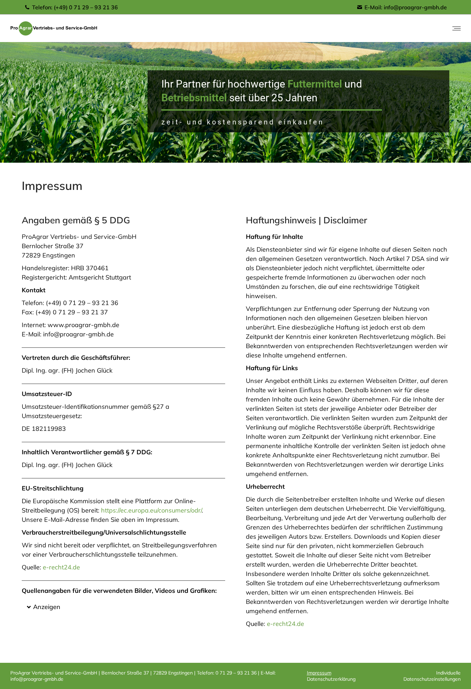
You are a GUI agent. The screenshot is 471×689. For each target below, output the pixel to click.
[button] (123, 607)
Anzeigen (46, 607)
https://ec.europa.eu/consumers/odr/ (151, 510)
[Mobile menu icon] (456, 28)
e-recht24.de (61, 567)
